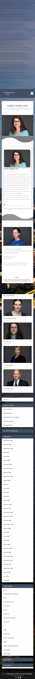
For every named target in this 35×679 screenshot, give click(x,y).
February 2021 (7, 504)
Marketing (6, 634)
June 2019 (6, 580)
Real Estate (6, 650)
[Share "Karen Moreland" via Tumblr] (12, 280)
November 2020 (8, 516)
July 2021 (6, 484)
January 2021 (7, 508)
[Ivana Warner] (17, 331)
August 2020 (7, 528)
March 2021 (6, 500)
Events (5, 610)
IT (3, 626)
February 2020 (7, 548)
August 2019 (7, 572)
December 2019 (8, 556)
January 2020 (7, 552)
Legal (13, 108)
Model (5, 642)
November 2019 (8, 560)
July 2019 (6, 576)
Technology (6, 654)
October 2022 (7, 444)
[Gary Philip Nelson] (17, 377)
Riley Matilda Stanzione (10, 318)
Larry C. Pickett (7, 409)
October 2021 (7, 472)
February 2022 (7, 464)
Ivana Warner (7, 342)
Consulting (6, 606)
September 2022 (8, 448)
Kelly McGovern (8, 413)
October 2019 (7, 564)
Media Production (8, 638)
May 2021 (6, 492)
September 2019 (8, 568)
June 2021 (6, 488)
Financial (6, 614)
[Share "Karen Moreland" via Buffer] (22, 280)
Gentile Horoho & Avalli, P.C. (11, 417)
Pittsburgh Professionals (22, 108)
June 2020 (6, 536)
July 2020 (6, 532)
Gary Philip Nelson (8, 388)
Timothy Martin (8, 425)
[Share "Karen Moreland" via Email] (29, 280)
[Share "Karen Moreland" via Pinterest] (16, 280)
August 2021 (6, 480)
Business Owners (8, 602)
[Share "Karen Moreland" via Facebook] (6, 280)
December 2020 (8, 512)
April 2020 (6, 540)
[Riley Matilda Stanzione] (17, 307)
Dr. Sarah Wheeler (8, 365)
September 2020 (8, 524)
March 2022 (6, 460)
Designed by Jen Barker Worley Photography (19, 673)
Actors (5, 590)
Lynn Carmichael (8, 421)
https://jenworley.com (9, 256)
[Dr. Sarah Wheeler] (17, 354)
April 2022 (6, 456)
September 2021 (8, 476)
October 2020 (7, 520)
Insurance (6, 622)
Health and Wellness (9, 618)
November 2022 (8, 440)
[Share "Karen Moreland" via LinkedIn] (19, 280)
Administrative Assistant (10, 594)
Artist (5, 598)
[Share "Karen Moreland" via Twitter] (9, 280)
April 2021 (6, 496)
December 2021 (8, 468)
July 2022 (6, 452)
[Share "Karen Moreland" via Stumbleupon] (25, 280)
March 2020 (6, 544)
